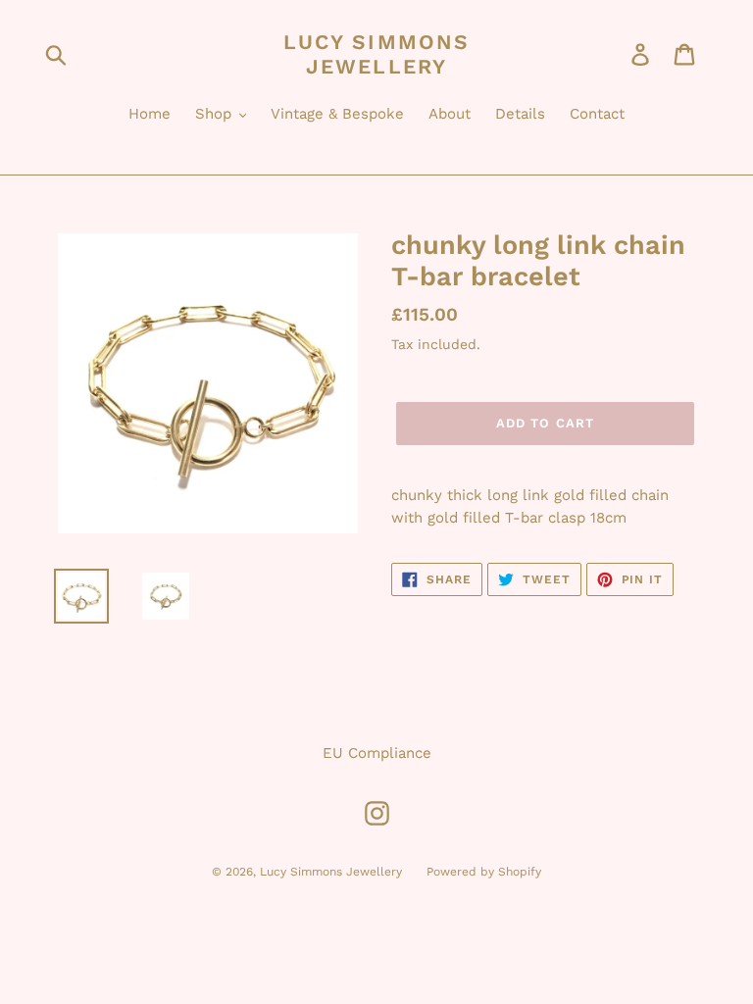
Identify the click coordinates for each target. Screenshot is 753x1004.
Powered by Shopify (484, 871)
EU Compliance (377, 753)
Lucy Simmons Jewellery (376, 53)
